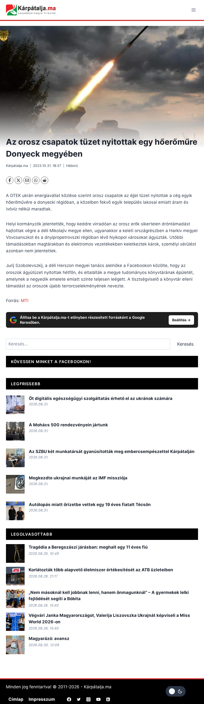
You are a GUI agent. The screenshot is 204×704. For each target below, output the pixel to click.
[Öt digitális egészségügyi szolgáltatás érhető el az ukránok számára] (15, 404)
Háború (72, 166)
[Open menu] (193, 10)
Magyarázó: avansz (49, 638)
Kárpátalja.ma (17, 166)
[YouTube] (98, 699)
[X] (18, 180)
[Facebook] (9, 180)
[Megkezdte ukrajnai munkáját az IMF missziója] (15, 484)
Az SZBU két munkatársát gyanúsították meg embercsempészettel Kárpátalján (112, 451)
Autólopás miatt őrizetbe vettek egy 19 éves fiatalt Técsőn (90, 504)
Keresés (185, 344)
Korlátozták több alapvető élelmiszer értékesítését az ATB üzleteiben (101, 569)
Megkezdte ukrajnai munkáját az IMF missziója (78, 477)
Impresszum (42, 699)
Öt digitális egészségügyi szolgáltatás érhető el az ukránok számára (100, 398)
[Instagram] (88, 699)
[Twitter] (79, 699)
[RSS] (108, 699)
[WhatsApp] (36, 180)
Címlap (15, 699)
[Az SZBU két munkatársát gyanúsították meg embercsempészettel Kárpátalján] (15, 457)
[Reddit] (44, 180)
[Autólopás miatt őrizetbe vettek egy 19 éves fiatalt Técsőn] (15, 511)
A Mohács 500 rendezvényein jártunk (68, 424)
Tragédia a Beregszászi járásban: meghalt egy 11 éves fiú (88, 547)
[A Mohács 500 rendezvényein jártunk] (15, 431)
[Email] (27, 180)
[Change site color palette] (176, 691)
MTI (24, 300)
